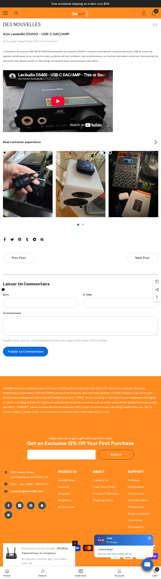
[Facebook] (4, 239)
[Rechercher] (16, 13)
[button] (155, 142)
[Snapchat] (42, 505)
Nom (6, 294)
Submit (116, 454)
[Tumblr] (27, 239)
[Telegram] (34, 239)
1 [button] (78, 225)
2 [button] (83, 225)
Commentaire (12, 313)
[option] (80, 3)
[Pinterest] (19, 239)
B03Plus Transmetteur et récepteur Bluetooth (44, 553)
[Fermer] (75, 543)
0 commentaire (49, 41)
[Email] (42, 239)
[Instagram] (20, 505)
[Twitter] (12, 239)
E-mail (87, 294)
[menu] (5, 13)
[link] (42, 572)
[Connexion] (144, 13)
